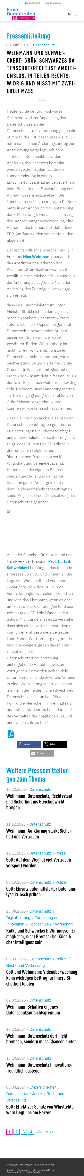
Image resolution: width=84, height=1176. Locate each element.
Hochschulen (40, 924)
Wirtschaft (64, 924)
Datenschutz (44, 45)
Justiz (37, 1094)
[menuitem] (32, 3)
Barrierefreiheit (32, 3)
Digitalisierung (18, 918)
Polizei (60, 853)
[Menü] (76, 13)
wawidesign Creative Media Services (37, 1164)
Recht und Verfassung (25, 965)
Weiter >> (45, 1131)
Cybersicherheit (42, 1087)
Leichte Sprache (53, 3)
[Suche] (67, 14)
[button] (29, 744)
